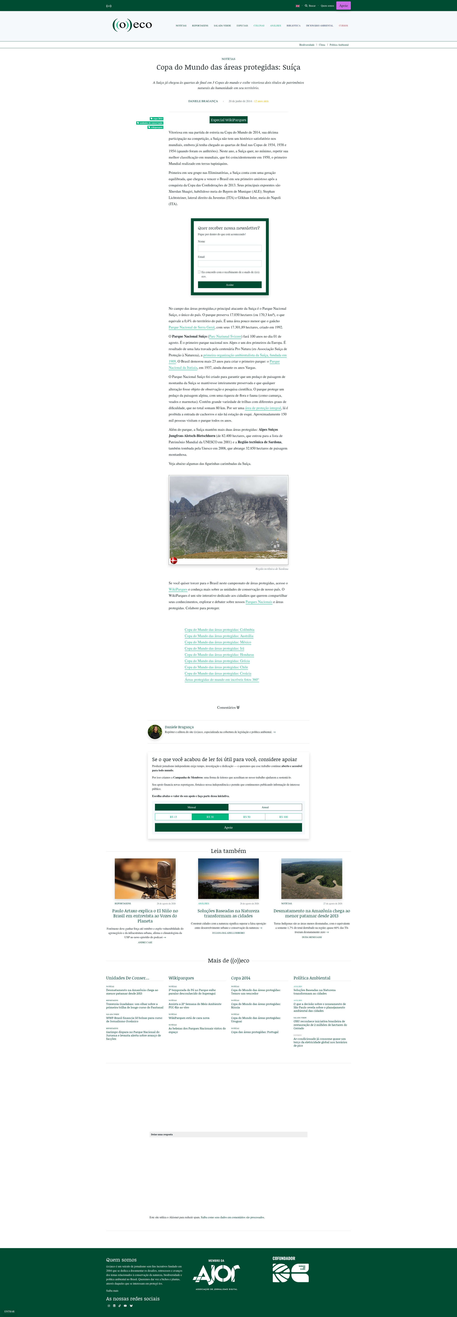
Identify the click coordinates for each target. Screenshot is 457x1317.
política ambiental (312, 978)
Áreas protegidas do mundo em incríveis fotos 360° (222, 679)
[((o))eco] (133, 25)
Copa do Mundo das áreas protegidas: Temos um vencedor (256, 991)
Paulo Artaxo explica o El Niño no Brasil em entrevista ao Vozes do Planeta (145, 916)
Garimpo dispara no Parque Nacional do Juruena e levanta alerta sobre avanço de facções (133, 1035)
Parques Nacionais (259, 601)
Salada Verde (222, 25)
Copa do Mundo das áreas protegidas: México (218, 642)
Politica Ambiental (339, 44)
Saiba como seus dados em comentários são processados (232, 1217)
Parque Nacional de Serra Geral (192, 327)
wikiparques (156, 127)
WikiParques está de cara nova (189, 1018)
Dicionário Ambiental (319, 25)
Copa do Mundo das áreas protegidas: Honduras (219, 654)
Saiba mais (112, 1290)
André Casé (145, 942)
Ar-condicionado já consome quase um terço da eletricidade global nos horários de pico (320, 1042)
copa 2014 (157, 118)
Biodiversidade (306, 44)
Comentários (226, 707)
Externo (298, 1035)
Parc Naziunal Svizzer (225, 336)
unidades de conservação (151, 122)
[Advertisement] (322, 476)
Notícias (181, 25)
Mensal (192, 807)
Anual (265, 807)
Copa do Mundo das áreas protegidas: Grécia (217, 660)
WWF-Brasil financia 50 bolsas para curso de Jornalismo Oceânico (134, 1019)
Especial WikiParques (228, 119)
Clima (322, 44)
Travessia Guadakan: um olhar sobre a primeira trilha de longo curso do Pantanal (134, 1005)
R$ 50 (246, 817)
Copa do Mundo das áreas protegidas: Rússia (256, 1005)
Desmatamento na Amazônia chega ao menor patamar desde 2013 (312, 913)
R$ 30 (210, 817)
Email (201, 256)
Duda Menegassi (312, 937)
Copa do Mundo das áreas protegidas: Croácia (218, 673)
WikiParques (178, 589)
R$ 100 (283, 817)
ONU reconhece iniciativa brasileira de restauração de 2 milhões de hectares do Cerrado (320, 1024)
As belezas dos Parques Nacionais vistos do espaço (197, 1030)
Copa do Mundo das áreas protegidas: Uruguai (256, 1019)
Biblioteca (293, 25)
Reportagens (200, 25)
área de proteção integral (263, 407)
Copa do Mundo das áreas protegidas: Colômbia (219, 629)
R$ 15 (173, 817)
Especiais (242, 25)
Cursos (343, 25)
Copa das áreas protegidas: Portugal (254, 1032)
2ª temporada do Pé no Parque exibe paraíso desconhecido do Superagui (192, 991)
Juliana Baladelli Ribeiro (228, 932)
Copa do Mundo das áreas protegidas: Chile (216, 667)
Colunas (259, 25)
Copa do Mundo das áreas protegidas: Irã (214, 648)
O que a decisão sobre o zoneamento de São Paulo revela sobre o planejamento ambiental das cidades (320, 1007)
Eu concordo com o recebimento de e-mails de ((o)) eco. (230, 274)
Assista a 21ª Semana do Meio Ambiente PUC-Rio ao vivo (195, 1005)
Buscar (312, 5)
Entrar (9, 1311)
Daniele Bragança (203, 101)
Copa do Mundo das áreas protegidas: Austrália (219, 635)
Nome (201, 241)
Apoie (343, 5)
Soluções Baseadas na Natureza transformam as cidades (228, 913)
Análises (275, 25)
